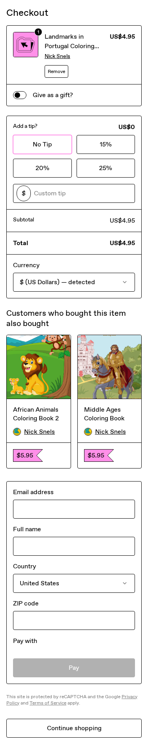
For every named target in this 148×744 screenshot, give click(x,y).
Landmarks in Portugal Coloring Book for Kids (69, 46)
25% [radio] (105, 168)
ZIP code (26, 603)
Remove (56, 71)
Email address (33, 492)
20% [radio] (42, 168)
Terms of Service (48, 703)
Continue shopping (74, 728)
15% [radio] (106, 144)
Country (24, 566)
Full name (27, 529)
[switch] (19, 95)
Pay (74, 667)
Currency (26, 265)
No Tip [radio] (42, 144)
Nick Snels (57, 56)
